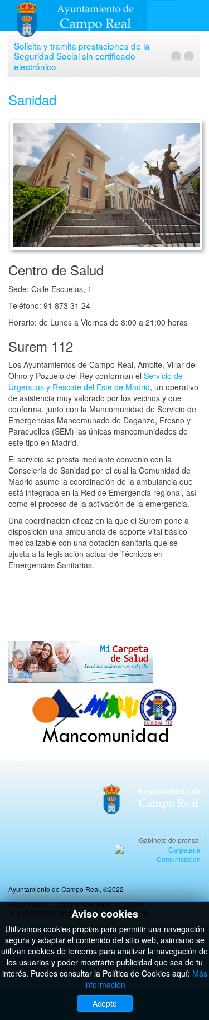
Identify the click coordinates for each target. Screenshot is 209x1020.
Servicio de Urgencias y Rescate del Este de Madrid (95, 381)
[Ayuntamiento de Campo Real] (82, 15)
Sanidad (32, 99)
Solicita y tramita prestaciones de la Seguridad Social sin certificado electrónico (82, 56)
